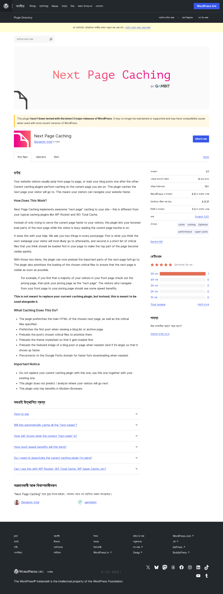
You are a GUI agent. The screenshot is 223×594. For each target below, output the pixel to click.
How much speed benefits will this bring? (40, 447)
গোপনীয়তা (18, 552)
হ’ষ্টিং (16, 547)
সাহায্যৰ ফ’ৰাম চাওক (160, 334)
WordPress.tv (102, 552)
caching (191, 224)
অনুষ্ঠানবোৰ (137, 541)
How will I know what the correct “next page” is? (45, 436)
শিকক (95, 535)
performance (185, 231)
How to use (21, 414)
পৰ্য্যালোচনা (41, 157)
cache (181, 224)
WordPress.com (183, 535)
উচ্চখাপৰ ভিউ (157, 241)
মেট (176, 541)
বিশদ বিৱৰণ (23, 157)
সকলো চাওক (203, 304)
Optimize (203, 224)
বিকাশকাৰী (97, 547)
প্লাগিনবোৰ (58, 547)
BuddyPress (181, 552)
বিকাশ (56, 157)
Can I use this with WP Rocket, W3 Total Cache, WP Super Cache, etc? (60, 469)
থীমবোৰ (57, 541)
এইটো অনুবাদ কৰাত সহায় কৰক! (138, 27)
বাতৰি (16, 541)
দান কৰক (138, 547)
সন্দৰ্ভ (16, 535)
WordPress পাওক (206, 6)
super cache (201, 231)
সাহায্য (206, 157)
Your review (158, 304)
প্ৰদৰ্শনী (57, 535)
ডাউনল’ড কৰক (201, 138)
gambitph (91, 502)
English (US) (202, 216)
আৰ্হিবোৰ (57, 552)
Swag (138, 552)
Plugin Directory (23, 17)
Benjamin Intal (43, 141)
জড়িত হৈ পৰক (138, 535)
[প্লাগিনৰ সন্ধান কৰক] (50, 39)
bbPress (179, 547)
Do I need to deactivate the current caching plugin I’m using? (53, 458)
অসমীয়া (50, 571)
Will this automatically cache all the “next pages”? (45, 425)
